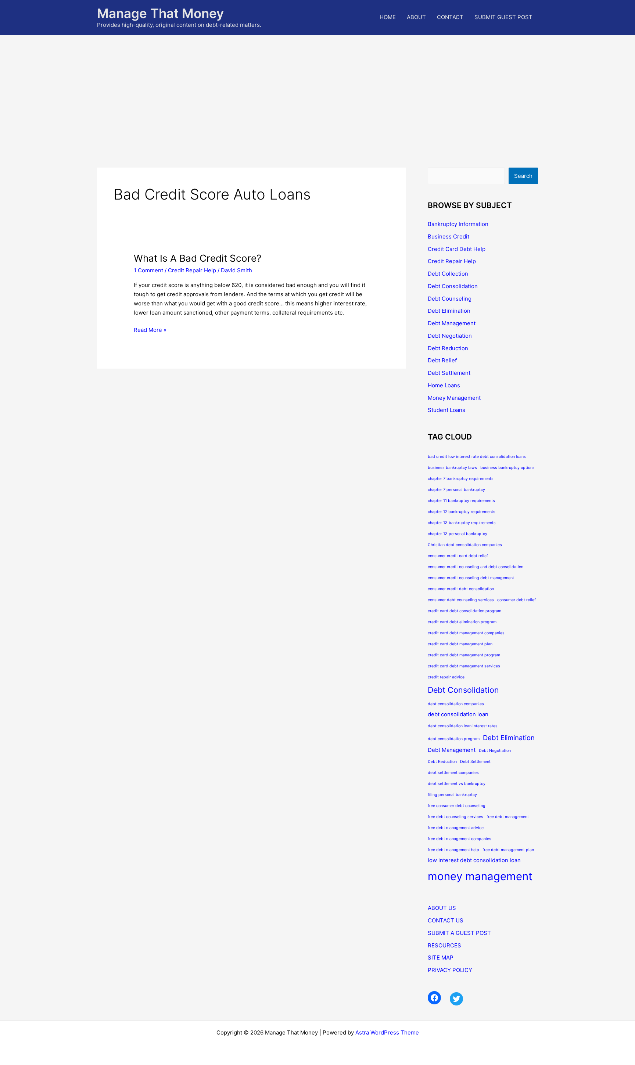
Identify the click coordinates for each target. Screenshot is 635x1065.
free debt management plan (508, 849)
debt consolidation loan (458, 714)
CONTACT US (445, 920)
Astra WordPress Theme (387, 1032)
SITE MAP (440, 957)
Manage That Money (160, 13)
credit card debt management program (464, 655)
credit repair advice (446, 677)
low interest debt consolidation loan (474, 860)
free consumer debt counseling (456, 805)
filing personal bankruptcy (452, 794)
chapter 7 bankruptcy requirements (461, 478)
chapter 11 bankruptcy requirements (461, 500)
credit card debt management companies (466, 633)
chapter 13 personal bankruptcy (457, 533)
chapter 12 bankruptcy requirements (461, 511)
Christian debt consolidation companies (465, 544)
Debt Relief (442, 360)
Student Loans (446, 409)
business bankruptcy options (507, 467)
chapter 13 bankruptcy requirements (462, 522)
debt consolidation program (454, 738)
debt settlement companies (453, 772)
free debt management (508, 816)
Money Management (454, 397)
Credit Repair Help (192, 270)
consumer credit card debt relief (458, 555)
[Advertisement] (317, 90)
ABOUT (416, 17)
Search (523, 175)
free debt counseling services (455, 816)
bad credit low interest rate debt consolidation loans (477, 456)
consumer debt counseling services (461, 600)
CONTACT (450, 17)
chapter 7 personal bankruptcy (456, 489)
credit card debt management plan (460, 644)
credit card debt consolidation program (464, 611)
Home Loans (444, 385)
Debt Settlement (449, 372)
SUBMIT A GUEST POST (459, 932)
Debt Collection (448, 273)
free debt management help (453, 849)
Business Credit (448, 236)
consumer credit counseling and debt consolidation (475, 566)
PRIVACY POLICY (450, 970)
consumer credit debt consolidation (461, 589)
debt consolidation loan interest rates (463, 726)
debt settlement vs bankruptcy (456, 783)
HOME (388, 17)
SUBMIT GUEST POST (503, 17)
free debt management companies (459, 838)
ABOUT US (442, 907)
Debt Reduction (448, 348)
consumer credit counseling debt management (471, 577)
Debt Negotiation (450, 335)
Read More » (150, 330)
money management (480, 876)
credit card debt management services (464, 666)
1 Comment (148, 270)
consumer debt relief (516, 600)
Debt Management (452, 323)
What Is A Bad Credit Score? (197, 258)
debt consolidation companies (456, 704)
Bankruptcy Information (458, 223)
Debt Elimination (449, 310)
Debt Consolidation (453, 286)
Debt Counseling (449, 298)
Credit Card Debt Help (456, 248)
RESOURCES (444, 945)
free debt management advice (456, 827)
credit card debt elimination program (462, 622)
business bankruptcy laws (452, 467)
